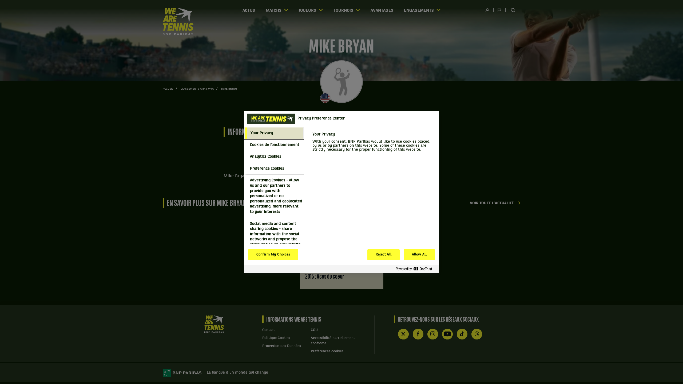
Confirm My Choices (273, 254)
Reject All (383, 254)
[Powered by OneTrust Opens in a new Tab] (416, 269)
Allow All (419, 254)
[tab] (274, 133)
